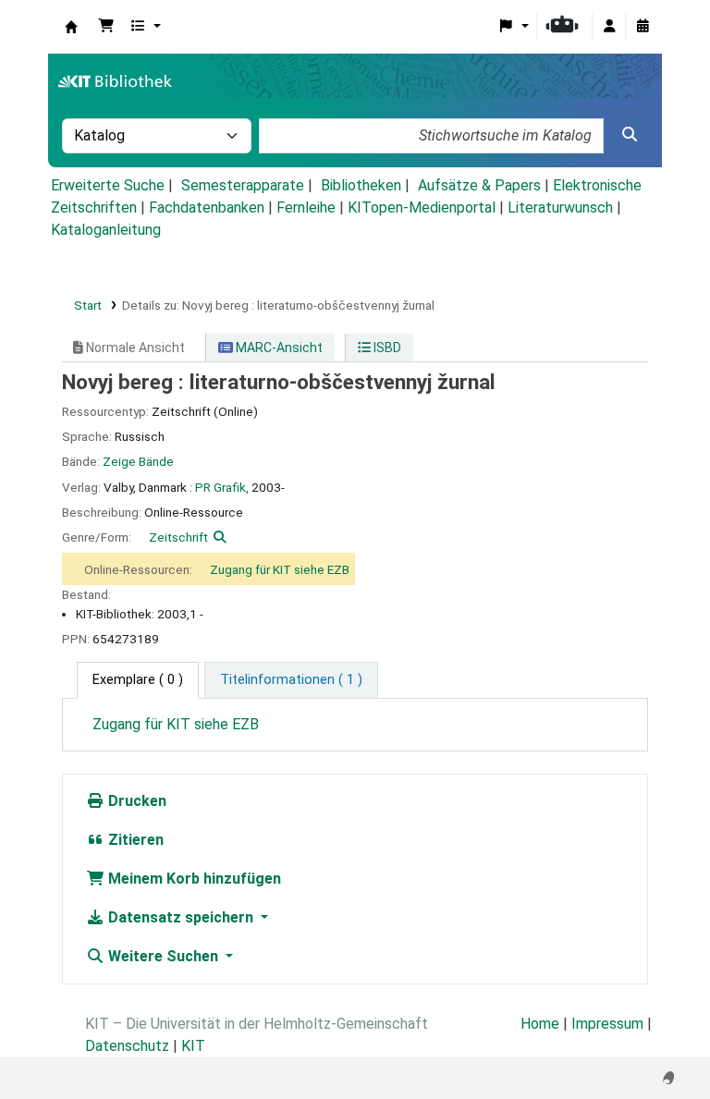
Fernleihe (306, 207)
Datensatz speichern (180, 917)
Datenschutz (127, 1046)
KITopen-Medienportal (422, 207)
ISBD (386, 347)
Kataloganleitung (106, 229)
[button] (106, 26)
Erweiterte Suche (108, 185)
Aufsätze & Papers (479, 185)
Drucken (135, 801)
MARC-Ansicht (278, 347)
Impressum (607, 1023)
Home (539, 1023)
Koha (71, 26)
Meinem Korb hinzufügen (192, 878)
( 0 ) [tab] (137, 680)
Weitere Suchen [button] (163, 956)
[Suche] (629, 135)
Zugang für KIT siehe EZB (279, 569)
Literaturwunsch (560, 207)
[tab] (291, 680)
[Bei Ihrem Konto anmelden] (609, 26)
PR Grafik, (222, 487)
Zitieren (134, 840)
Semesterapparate (242, 185)
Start (88, 305)
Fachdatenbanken (206, 207)
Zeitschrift (178, 537)
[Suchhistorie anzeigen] (642, 26)
